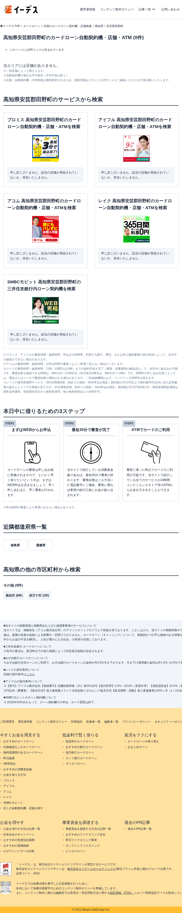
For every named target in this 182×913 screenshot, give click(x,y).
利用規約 (76, 721)
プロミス (9, 780)
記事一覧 (145, 9)
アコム (7, 791)
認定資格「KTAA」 (122, 893)
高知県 (99, 26)
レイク (7, 797)
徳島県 (15, 545)
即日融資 (9, 758)
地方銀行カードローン (80, 752)
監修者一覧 (93, 721)
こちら (30, 674)
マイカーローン (76, 763)
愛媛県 (41, 545)
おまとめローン (138, 747)
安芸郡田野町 (114, 26)
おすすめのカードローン (19, 741)
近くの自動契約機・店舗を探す (23, 808)
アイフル (9, 786)
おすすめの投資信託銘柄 (19, 840)
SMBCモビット (13, 802)
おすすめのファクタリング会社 (85, 834)
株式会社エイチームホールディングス (91, 869)
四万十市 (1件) (39, 595)
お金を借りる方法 (14, 774)
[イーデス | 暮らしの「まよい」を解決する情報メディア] (21, 12)
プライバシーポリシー (136, 721)
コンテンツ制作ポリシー (117, 9)
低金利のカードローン (80, 741)
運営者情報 (87, 9)
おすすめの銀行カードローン (84, 747)
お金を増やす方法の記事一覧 (21, 828)
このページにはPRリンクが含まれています (36, 49)
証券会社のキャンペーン (19, 834)
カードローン (31, 26)
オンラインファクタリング (83, 845)
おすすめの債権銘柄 (16, 845)
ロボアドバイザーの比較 (19, 851)
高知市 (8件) (14, 595)
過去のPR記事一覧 (140, 828)
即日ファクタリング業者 (81, 840)
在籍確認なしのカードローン (21, 747)
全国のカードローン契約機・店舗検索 (67, 26)
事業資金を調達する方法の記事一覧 (88, 828)
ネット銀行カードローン (81, 758)
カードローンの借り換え (143, 741)
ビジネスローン (76, 851)
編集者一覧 (111, 721)
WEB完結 (9, 763)
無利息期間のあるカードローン (23, 752)
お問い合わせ (170, 9)
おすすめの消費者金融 (17, 769)
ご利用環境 (7, 721)
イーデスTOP (11, 26)
